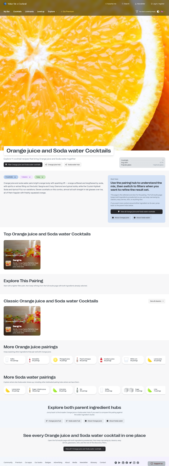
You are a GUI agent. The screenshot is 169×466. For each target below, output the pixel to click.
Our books (38, 462)
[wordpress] (123, 462)
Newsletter (141, 4)
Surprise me (111, 4)
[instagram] (134, 462)
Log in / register (158, 4)
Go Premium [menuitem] (68, 11)
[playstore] (119, 462)
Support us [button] (158, 464)
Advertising (58, 462)
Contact (103, 462)
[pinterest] (137, 462)
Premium (18, 462)
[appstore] (115, 462)
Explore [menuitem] (51, 11)
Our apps (28, 462)
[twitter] (130, 462)
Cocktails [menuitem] (17, 11)
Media (74, 462)
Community (8, 462)
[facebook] (126, 462)
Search (126, 4)
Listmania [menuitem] (29, 11)
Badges (48, 462)
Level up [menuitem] (40, 11)
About (67, 462)
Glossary (93, 462)
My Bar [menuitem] (7, 11)
